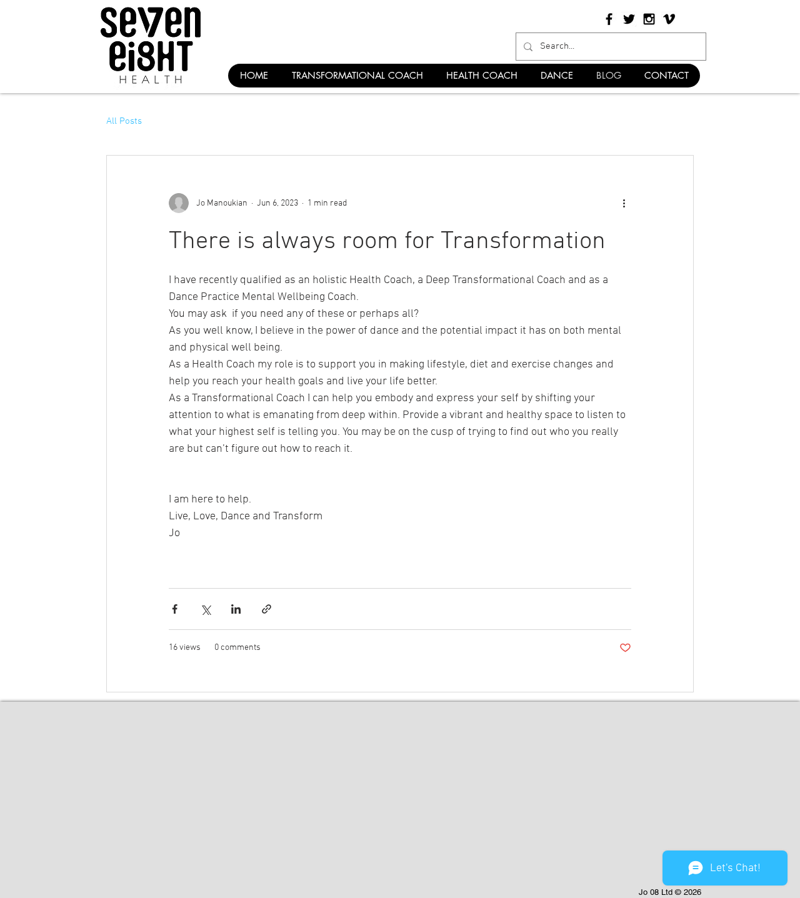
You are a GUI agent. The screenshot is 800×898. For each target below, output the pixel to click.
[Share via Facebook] (175, 609)
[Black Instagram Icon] (649, 19)
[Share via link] (266, 609)
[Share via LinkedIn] (236, 609)
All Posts (124, 121)
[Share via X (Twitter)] (205, 609)
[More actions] (623, 203)
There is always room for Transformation (387, 242)
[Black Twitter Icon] (629, 19)
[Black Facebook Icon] (609, 19)
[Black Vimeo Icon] (669, 19)
